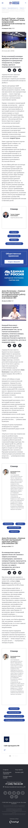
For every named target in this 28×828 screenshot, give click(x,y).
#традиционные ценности (14, 716)
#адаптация (14, 531)
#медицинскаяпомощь (14, 243)
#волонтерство (14, 236)
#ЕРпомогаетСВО (14, 527)
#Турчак (14, 232)
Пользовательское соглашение (14, 808)
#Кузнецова (8, 524)
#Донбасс (14, 240)
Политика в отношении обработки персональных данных (14, 812)
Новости (22, 8)
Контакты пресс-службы (7, 777)
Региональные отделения (7, 773)
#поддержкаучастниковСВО (14, 720)
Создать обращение (14, 262)
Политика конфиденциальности (14, 810)
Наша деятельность (13, 8)
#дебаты (20, 524)
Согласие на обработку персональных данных (14, 814)
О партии (5, 769)
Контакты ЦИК (19, 772)
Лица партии (19, 769)
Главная (4, 8)
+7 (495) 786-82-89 (14, 784)
